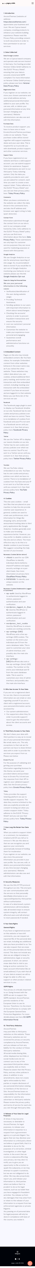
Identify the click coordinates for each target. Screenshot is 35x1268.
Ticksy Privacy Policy (16, 193)
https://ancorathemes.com (15, 22)
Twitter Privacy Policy (22, 458)
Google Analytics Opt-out (14, 276)
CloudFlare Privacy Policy (16, 576)
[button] (33, 3)
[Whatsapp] (30, 1263)
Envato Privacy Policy (22, 787)
